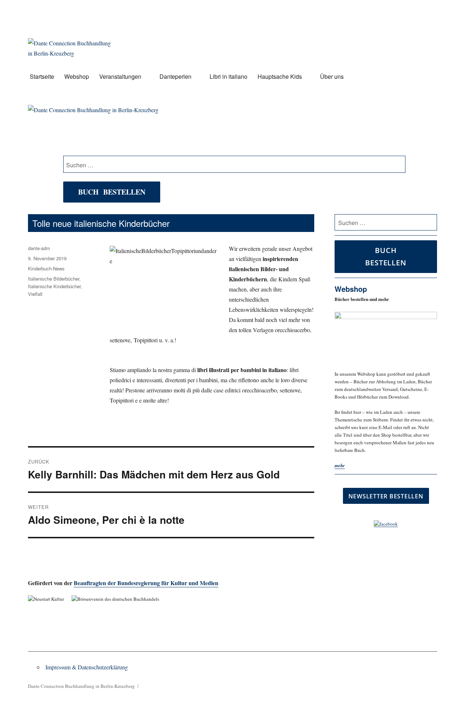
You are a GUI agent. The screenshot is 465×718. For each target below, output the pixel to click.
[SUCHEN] (430, 223)
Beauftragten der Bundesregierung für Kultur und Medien (146, 583)
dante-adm (39, 248)
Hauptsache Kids (280, 76)
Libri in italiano (228, 76)
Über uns (332, 76)
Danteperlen (175, 76)
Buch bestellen (111, 192)
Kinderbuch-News (46, 268)
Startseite (42, 76)
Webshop (76, 76)
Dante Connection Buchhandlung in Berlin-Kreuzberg (81, 686)
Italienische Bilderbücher (53, 278)
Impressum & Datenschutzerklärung (86, 667)
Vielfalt (35, 293)
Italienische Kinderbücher (54, 286)
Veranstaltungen (120, 76)
